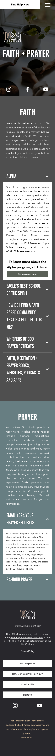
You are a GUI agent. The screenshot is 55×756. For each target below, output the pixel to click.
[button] (27, 674)
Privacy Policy (27, 651)
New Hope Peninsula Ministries (27, 637)
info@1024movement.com (21, 251)
